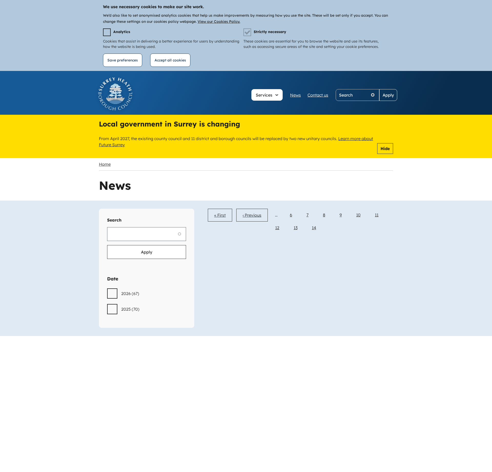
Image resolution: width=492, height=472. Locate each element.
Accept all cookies (170, 60)
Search (114, 220)
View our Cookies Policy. (219, 21)
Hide (385, 148)
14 (314, 227)
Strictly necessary (270, 31)
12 (277, 227)
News (295, 95)
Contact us (318, 95)
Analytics (121, 31)
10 (358, 214)
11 (377, 214)
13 (296, 227)
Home (105, 164)
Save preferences (122, 60)
